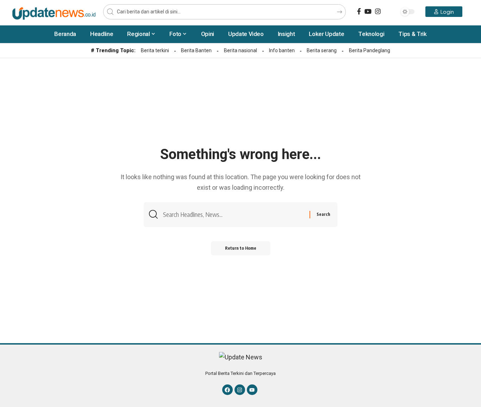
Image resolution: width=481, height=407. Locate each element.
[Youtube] (252, 389)
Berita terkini (155, 50)
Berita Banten (196, 50)
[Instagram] (377, 11)
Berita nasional (240, 50)
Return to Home (240, 248)
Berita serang (322, 50)
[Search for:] (234, 214)
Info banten (282, 50)
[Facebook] (359, 11)
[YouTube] (368, 11)
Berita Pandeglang (369, 50)
